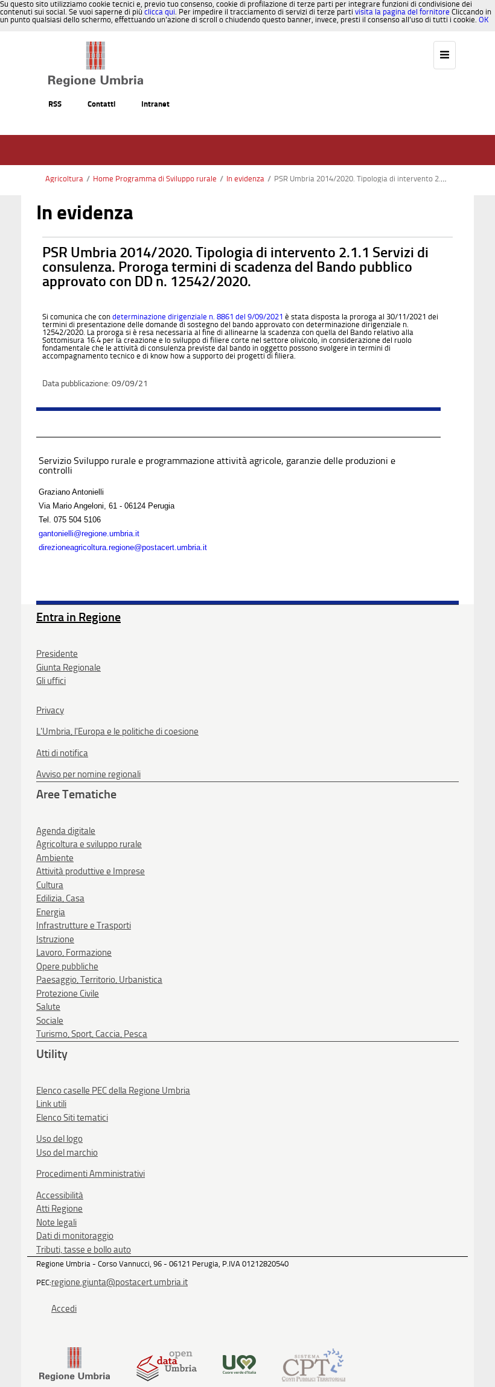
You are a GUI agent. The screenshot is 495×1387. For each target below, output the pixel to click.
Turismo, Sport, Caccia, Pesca (91, 1034)
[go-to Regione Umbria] (95, 47)
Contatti (101, 103)
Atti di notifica (62, 753)
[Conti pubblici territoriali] (313, 1363)
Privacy (50, 710)
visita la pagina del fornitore (402, 11)
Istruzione (55, 939)
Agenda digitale (65, 830)
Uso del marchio (67, 1152)
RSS (55, 103)
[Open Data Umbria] (166, 1363)
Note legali (56, 1222)
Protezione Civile (67, 993)
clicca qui (159, 11)
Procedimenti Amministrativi (90, 1173)
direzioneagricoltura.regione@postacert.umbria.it (123, 547)
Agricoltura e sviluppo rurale (89, 844)
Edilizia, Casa (60, 898)
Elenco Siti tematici (72, 1117)
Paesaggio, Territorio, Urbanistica (99, 979)
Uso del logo (59, 1138)
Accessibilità (59, 1195)
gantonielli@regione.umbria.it (89, 533)
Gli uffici (51, 680)
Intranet (155, 103)
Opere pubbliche (67, 966)
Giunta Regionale (68, 667)
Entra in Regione (78, 617)
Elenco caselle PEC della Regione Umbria (113, 1090)
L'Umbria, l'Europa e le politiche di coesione (117, 731)
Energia (50, 912)
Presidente (57, 653)
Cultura (49, 885)
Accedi (64, 1308)
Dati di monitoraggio (74, 1235)
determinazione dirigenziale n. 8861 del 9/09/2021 (197, 316)
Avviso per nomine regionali (88, 774)
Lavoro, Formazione (74, 952)
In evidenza (245, 178)
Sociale (49, 1020)
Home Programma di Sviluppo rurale (155, 178)
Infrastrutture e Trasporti (83, 925)
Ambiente (55, 858)
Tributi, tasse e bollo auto (83, 1249)
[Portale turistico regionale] (239, 1363)
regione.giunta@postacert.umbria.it (119, 1282)
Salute (48, 1006)
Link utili (51, 1103)
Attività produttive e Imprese (90, 871)
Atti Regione (59, 1208)
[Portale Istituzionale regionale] (74, 1363)
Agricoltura (64, 178)
